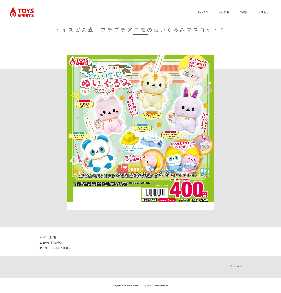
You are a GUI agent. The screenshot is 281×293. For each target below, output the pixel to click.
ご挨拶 (244, 12)
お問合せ (263, 12)
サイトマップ (234, 266)
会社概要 (224, 12)
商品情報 (203, 12)
